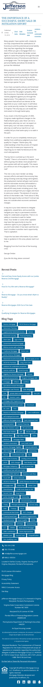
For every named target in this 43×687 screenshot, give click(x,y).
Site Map (5, 591)
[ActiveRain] (39, 682)
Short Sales (16, 33)
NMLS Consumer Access (11, 587)
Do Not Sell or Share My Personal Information (19, 661)
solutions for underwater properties (38, 32)
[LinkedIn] (24, 682)
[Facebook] (19, 682)
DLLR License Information (11, 571)
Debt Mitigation (22, 33)
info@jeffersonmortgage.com (15, 553)
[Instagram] (34, 682)
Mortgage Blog (7, 575)
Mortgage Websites (16, 675)
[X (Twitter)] (29, 682)
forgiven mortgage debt (30, 32)
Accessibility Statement (10, 583)
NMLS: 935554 (9, 557)
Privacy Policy (7, 579)
